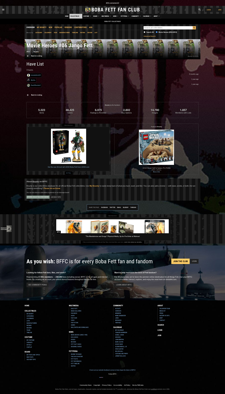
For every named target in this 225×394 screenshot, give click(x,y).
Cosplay (29, 347)
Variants (29, 342)
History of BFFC (164, 315)
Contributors (80, 27)
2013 (28, 52)
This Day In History (77, 356)
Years (28, 330)
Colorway (47, 32)
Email (119, 207)
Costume (86, 16)
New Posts (30, 357)
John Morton (119, 339)
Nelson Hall (119, 351)
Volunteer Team (164, 308)
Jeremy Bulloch (120, 356)
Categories (30, 316)
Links (117, 318)
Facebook (104, 207)
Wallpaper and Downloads (79, 327)
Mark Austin (119, 342)
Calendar (146, 16)
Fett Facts (74, 359)
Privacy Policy (107, 385)
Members (118, 313)
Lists (28, 321)
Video (72, 320)
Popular (58, 27)
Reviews (29, 328)
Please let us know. (52, 188)
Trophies (118, 322)
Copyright (97, 385)
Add (90, 27)
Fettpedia (124, 16)
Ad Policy (68, 173)
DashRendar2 (36, 85)
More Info (156, 172)
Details (29, 345)
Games (73, 325)
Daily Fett (74, 308)
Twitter (112, 207)
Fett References (76, 361)
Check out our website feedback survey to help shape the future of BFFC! (112, 370)
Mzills (33, 80)
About (156, 16)
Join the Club (180, 261)
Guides (73, 339)
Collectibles (74, 16)
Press (161, 313)
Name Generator (120, 315)
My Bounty (41, 27)
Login (209, 10)
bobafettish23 (36, 75)
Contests (118, 311)
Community (135, 16)
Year (55, 32)
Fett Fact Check (76, 344)
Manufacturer (64, 32)
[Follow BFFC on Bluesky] (124, 379)
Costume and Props (121, 353)
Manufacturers (32, 323)
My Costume (30, 340)
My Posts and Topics (33, 355)
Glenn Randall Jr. (121, 346)
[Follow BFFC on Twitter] (109, 379)
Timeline (75, 32)
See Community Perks (37, 285)
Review (89, 32)
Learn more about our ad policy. (133, 242)
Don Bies (118, 337)
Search (161, 325)
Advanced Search (150, 36)
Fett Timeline (75, 363)
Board (95, 16)
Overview (30, 27)
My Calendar (119, 330)
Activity (117, 308)
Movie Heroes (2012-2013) (168, 32)
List (96, 32)
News (115, 16)
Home (66, 16)
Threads (133, 207)
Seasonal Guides (76, 346)
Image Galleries (76, 311)
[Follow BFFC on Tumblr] (112, 379)
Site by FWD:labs (138, 385)
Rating (82, 32)
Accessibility (117, 385)
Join (219, 10)
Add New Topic (56, 197)
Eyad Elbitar (119, 349)
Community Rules (86, 385)
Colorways (30, 318)
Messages (118, 320)
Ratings (29, 325)
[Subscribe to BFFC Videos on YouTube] (116, 379)
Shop (161, 318)
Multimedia (105, 16)
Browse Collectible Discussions (38, 197)
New (50, 27)
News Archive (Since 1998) (79, 335)
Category (38, 32)
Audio (73, 315)
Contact (162, 320)
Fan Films (74, 318)
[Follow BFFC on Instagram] (105, 379)
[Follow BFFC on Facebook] (101, 379)
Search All (150, 32)
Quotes (73, 366)
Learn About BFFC (124, 285)
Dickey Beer (119, 344)
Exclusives (74, 337)
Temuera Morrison (121, 332)
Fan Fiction (74, 322)
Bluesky (125, 207)
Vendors (68, 27)
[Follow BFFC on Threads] (120, 379)
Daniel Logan (119, 335)
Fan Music (74, 313)
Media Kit (162, 311)
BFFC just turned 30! (112, 3)
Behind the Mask (76, 354)
